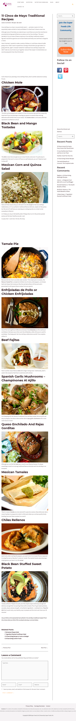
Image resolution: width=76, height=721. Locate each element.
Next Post (44, 647)
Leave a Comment (6, 22)
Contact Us (20, 6)
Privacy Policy (29, 706)
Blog (51, 2)
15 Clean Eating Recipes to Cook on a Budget (17, 636)
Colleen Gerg (60, 194)
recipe (30, 205)
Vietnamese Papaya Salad (12, 632)
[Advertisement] (24, 64)
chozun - (59, 180)
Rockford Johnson (62, 189)
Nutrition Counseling (41, 2)
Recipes (14, 22)
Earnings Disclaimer (39, 706)
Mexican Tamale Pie (6, 282)
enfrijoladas (32, 330)
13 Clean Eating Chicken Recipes (65, 158)
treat (17, 464)
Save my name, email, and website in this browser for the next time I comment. (24, 689)
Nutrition (29, 2)
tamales (12, 512)
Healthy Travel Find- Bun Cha (65, 156)
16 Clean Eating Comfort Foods (13, 638)
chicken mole (30, 117)
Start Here (20, 2)
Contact (48, 706)
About (57, 2)
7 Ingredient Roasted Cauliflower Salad (15, 634)
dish (5, 157)
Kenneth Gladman (62, 185)
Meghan (59, 175)
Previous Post (6, 647)
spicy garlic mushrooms (33, 418)
